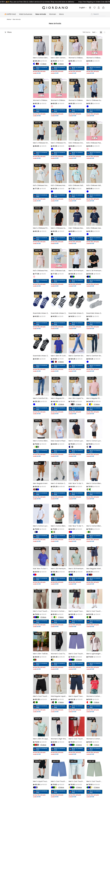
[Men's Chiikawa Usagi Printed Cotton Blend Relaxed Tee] (59, 216)
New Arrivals (17, 19)
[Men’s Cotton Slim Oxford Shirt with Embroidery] (41, 45)
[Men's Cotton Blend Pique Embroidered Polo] (41, 428)
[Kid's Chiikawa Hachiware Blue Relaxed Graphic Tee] (59, 173)
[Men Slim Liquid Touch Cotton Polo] (77, 386)
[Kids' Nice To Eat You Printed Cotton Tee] (77, 471)
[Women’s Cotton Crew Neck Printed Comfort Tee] (59, 599)
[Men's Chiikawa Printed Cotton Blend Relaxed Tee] (41, 216)
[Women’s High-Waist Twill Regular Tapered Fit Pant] (59, 726)
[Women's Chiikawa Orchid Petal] (77, 45)
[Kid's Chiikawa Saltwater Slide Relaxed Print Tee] (94, 173)
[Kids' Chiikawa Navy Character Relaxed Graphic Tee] (77, 216)
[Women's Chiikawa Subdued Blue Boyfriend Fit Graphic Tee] (41, 88)
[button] (94, 32)
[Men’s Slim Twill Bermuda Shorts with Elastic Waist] (41, 641)
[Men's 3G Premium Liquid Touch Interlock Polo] (77, 258)
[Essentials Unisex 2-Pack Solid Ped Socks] (94, 301)
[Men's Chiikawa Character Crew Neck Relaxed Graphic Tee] (59, 130)
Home (9, 19)
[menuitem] (61, 14)
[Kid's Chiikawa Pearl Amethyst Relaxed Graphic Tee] (94, 130)
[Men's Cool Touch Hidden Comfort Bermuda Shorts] (41, 599)
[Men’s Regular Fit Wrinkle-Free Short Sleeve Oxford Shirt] (59, 386)
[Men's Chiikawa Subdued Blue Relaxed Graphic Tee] (94, 88)
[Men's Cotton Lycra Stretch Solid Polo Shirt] (77, 428)
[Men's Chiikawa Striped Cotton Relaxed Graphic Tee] (41, 130)
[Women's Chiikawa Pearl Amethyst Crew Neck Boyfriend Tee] (94, 45)
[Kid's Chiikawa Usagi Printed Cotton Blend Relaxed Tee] (94, 216)
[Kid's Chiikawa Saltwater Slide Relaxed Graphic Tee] (77, 173)
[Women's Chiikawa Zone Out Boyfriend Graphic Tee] (59, 88)
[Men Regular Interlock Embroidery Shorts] (41, 471)
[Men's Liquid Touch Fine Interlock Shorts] (77, 599)
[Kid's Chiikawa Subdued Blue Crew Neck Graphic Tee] (59, 258)
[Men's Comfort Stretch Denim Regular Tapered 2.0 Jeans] (77, 343)
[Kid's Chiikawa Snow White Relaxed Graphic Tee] (41, 173)
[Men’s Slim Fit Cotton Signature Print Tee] (59, 343)
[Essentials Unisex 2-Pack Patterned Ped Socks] (41, 301)
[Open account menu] (98, 7)
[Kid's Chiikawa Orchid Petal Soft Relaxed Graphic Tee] (77, 130)
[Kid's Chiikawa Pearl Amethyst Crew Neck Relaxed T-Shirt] (41, 258)
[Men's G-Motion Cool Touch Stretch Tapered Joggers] (59, 471)
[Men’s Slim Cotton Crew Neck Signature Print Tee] (59, 45)
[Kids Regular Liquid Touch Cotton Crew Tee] (59, 684)
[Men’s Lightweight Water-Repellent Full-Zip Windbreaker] (94, 641)
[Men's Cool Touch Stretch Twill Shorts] (94, 599)
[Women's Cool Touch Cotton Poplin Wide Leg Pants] (59, 641)
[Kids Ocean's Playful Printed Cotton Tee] (59, 428)
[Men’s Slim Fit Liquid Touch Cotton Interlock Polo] (41, 726)
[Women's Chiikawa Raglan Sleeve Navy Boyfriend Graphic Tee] (77, 88)
